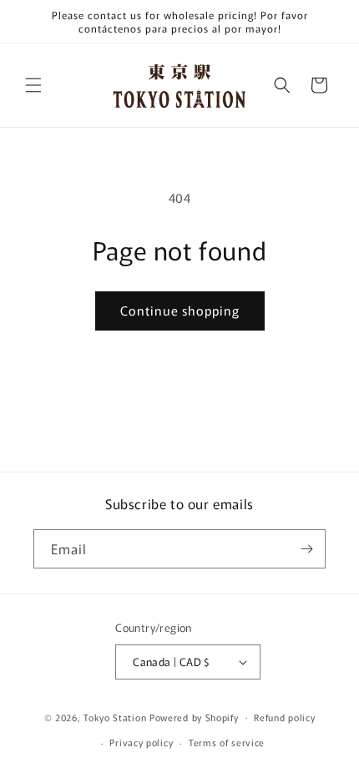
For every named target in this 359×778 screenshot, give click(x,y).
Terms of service (227, 742)
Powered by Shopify (194, 716)
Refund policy (284, 717)
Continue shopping (180, 310)
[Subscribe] (306, 548)
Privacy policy (141, 742)
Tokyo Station (116, 716)
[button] (33, 85)
